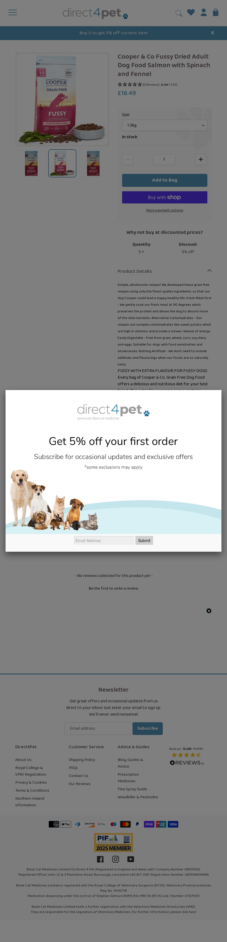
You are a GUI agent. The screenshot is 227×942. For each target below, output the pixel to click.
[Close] (221, 390)
